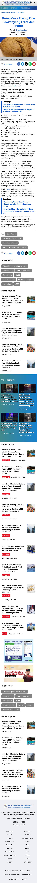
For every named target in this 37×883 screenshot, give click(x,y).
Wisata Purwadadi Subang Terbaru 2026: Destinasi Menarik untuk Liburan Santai (12, 315)
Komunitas (7, 284)
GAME (27, 841)
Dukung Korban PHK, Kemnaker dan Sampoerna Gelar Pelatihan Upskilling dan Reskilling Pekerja (12, 609)
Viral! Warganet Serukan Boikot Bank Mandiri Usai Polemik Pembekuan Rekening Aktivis (12, 568)
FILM (27, 852)
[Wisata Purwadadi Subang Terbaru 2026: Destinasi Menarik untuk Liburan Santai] (31, 315)
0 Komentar (8, 64)
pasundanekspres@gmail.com (18, 818)
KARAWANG (9, 845)
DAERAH (14, 8)
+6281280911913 (18, 822)
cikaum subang (8, 279)
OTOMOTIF (27, 862)
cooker (15, 86)
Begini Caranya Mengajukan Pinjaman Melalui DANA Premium (19, 110)
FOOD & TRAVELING (16, 12)
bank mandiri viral (23, 271)
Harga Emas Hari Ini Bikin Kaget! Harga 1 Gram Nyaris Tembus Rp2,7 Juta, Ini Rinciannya (13, 588)
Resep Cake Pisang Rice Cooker (14, 247)
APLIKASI (27, 835)
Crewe (20, 279)
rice (8, 189)
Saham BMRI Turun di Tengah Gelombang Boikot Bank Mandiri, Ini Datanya (13, 548)
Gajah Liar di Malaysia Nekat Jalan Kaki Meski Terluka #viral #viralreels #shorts (26, 427)
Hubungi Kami (25, 871)
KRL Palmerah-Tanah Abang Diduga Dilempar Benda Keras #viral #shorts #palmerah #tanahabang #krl (26, 400)
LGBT (17, 284)
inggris (29, 279)
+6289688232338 (18, 825)
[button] (14, 8)
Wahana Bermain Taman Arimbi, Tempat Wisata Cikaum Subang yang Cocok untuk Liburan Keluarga (13, 299)
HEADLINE (4, 8)
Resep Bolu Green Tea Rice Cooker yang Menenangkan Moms (19, 105)
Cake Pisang (11, 234)
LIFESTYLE (5, 460)
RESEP (9, 858)
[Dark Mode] (31, 3)
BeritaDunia (7, 275)
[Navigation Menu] (35, 3)
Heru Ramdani (21, 30)
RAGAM (27, 848)
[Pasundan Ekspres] (16, 3)
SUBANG (9, 838)
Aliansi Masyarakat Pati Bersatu (14, 266)
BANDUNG (9, 848)
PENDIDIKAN (25, 8)
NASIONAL (5, 494)
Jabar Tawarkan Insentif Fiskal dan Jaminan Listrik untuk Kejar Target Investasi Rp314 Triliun (13, 626)
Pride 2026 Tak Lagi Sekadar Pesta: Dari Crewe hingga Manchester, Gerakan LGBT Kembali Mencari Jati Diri (12, 348)
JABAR (4, 633)
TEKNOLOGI (27, 831)
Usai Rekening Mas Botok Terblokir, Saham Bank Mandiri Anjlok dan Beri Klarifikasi (12, 364)
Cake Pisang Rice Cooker (12, 238)
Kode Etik (15, 871)
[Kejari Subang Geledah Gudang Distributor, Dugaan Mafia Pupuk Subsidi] (9, 388)
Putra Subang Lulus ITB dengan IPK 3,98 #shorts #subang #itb (9, 426)
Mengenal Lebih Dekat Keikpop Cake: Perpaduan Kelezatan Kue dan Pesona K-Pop (19, 211)
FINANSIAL (6, 596)
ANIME (27, 855)
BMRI (18, 275)
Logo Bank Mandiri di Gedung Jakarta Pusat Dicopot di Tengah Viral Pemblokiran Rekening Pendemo (13, 331)
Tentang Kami (27, 874)
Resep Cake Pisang (10, 243)
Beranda (4, 12)
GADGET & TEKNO (27, 838)
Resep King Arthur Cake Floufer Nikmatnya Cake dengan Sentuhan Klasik (17, 204)
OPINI (27, 858)
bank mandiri (8, 271)
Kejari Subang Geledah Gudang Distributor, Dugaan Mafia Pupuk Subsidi (9, 398)
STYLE (27, 845)
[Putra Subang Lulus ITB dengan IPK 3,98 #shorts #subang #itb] (9, 417)
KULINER (9, 862)
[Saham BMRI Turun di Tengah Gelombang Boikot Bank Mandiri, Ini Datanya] (31, 549)
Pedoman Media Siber (12, 874)
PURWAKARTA (9, 841)
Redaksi (8, 871)
